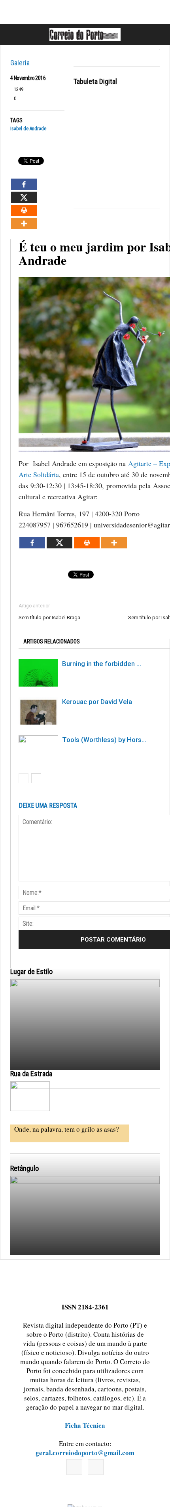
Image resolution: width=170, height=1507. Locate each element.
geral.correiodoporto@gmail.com (85, 1453)
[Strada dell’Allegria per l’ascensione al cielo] (30, 1096)
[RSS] (96, 1467)
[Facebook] (74, 1467)
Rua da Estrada (31, 1073)
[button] (155, 34)
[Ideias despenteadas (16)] (85, 1268)
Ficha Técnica (85, 1425)
